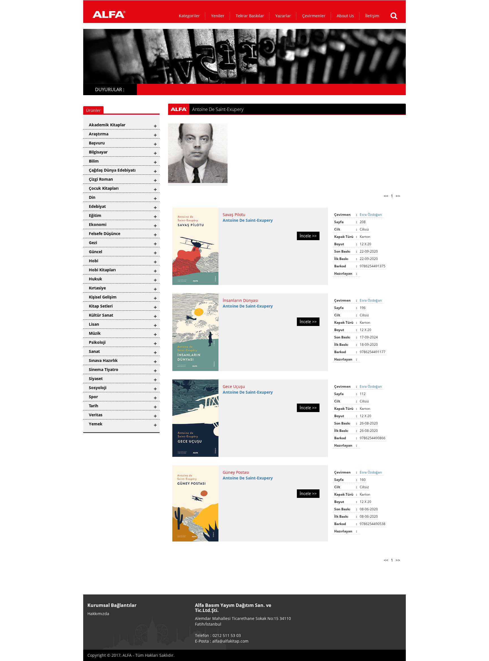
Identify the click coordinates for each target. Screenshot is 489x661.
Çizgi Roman (101, 179)
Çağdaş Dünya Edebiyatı (112, 170)
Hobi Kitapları (102, 269)
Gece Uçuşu (234, 386)
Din (92, 197)
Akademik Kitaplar (107, 124)
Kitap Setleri (101, 306)
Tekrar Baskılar (250, 15)
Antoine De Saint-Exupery (248, 220)
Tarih (93, 405)
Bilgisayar (98, 152)
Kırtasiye (97, 288)
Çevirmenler (313, 15)
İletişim (372, 15)
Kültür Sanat (101, 315)
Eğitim (95, 215)
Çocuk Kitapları (104, 188)
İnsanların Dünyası (240, 300)
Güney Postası (236, 472)
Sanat (94, 351)
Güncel (95, 251)
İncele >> (308, 235)
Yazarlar (283, 15)
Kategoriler (189, 15)
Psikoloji (97, 342)
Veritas (95, 414)
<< (386, 196)
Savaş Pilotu (234, 214)
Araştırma (98, 134)
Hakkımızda (98, 613)
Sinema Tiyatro (103, 369)
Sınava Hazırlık (103, 360)
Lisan (94, 324)
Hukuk (95, 279)
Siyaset (96, 378)
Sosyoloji (97, 387)
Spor (93, 396)
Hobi (93, 260)
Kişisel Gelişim (103, 297)
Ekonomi (97, 224)
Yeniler (217, 15)
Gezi (93, 242)
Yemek (95, 424)
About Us (345, 15)
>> (398, 196)
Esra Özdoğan (371, 214)
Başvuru (97, 143)
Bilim (94, 161)
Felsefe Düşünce (104, 233)
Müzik (95, 333)
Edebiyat (97, 206)
